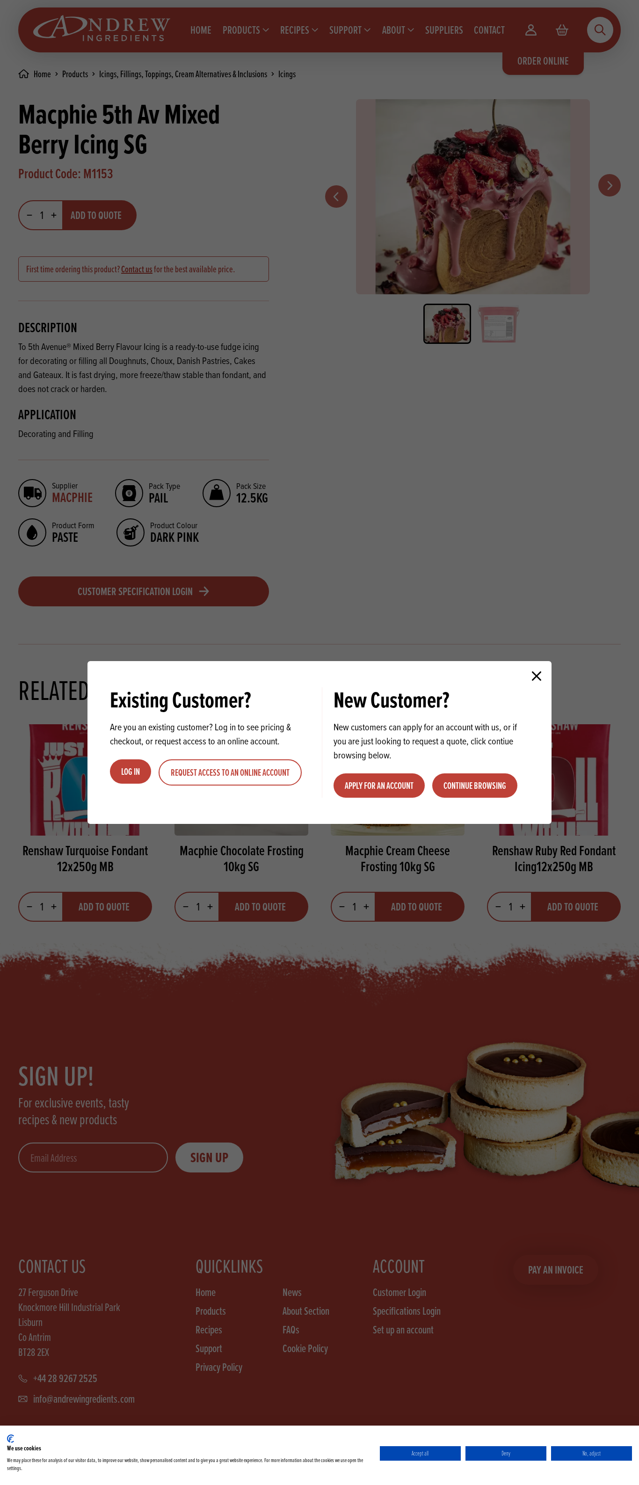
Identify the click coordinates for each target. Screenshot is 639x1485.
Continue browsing (474, 785)
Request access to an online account (230, 772)
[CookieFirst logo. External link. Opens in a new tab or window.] (10, 1438)
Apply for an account (379, 785)
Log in (130, 771)
